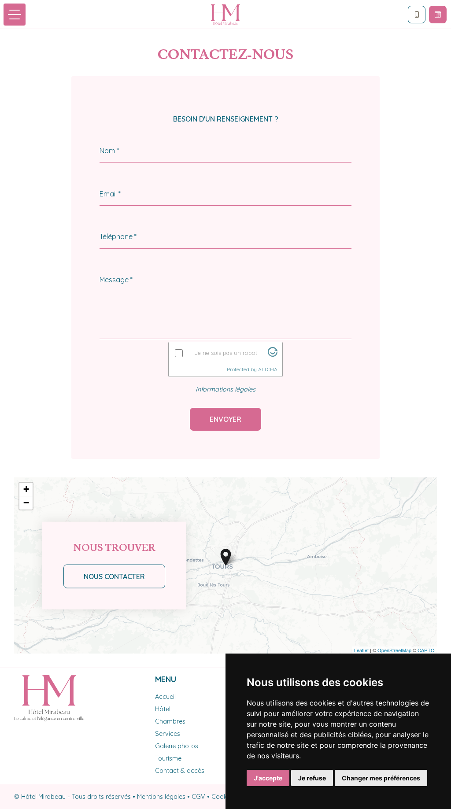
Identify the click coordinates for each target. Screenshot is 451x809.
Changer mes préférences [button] (381, 778)
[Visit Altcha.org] (272, 354)
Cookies (223, 797)
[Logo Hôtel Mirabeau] (225, 14)
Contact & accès (179, 771)
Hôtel (162, 709)
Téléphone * (118, 236)
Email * (110, 193)
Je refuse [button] (312, 778)
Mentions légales (161, 797)
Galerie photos (176, 746)
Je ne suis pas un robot (226, 352)
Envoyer (225, 419)
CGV (198, 797)
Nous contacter (114, 576)
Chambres (170, 721)
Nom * (109, 150)
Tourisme (168, 758)
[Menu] (15, 15)
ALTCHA (267, 369)
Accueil (165, 697)
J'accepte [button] (268, 778)
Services (167, 734)
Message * (116, 279)
